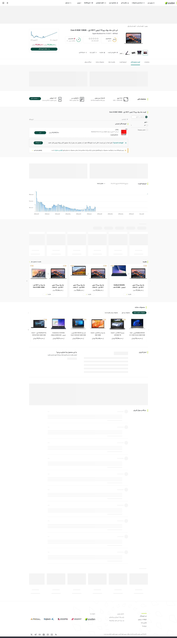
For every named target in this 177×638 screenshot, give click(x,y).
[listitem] (129, 280)
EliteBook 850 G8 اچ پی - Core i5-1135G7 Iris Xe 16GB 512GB (137, 334)
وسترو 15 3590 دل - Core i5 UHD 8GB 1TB (117, 334)
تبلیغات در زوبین (142, 619)
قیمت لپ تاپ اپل (131, 26)
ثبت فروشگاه (143, 616)
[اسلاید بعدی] (27, 281)
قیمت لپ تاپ (140, 26)
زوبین (146, 26)
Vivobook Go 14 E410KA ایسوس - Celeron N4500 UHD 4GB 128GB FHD (58, 334)
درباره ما (144, 626)
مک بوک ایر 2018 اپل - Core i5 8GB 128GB (98, 334)
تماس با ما (144, 623)
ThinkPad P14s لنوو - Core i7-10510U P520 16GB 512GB (39, 334)
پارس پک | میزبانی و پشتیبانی (116, 617)
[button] (79, 133)
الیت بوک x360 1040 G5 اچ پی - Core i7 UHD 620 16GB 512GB (78, 334)
